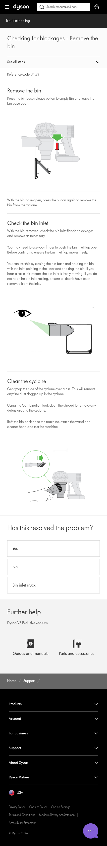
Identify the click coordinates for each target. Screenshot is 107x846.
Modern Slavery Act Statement (57, 815)
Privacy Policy (17, 807)
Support (15, 748)
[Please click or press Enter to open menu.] (7, 7)
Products (15, 704)
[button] (53, 62)
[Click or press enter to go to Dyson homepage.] (21, 9)
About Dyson (18, 763)
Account (15, 719)
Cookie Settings (60, 807)
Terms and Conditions (22, 815)
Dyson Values (19, 777)
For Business (18, 733)
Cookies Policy (38, 807)
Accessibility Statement (22, 823)
